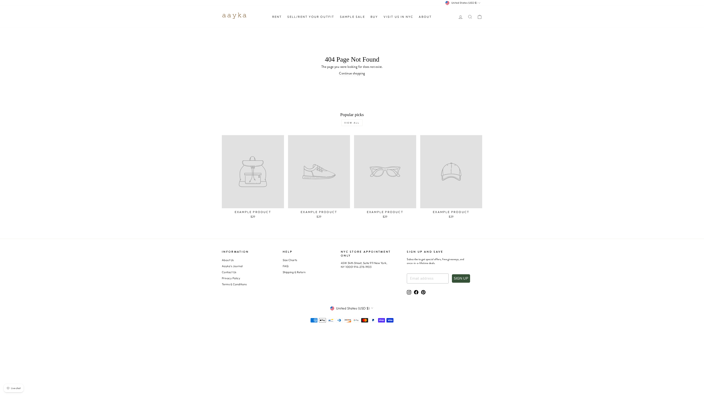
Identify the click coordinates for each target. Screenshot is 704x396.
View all (352, 122)
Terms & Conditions (234, 284)
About (425, 17)
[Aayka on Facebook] (416, 292)
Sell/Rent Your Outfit (310, 17)
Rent (277, 17)
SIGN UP (461, 278)
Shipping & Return (294, 272)
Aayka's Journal (232, 266)
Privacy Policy (231, 278)
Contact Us (229, 272)
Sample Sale (352, 17)
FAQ (285, 266)
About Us (228, 260)
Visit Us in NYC (398, 17)
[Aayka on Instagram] (409, 292)
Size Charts (290, 260)
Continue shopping (352, 73)
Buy (374, 17)
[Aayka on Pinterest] (423, 292)
